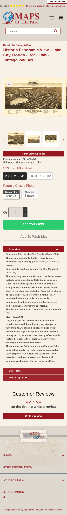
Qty (5, 212)
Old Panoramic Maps (21, 45)
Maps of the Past (31, 510)
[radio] (15, 176)
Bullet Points (15, 371)
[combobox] (32, 31)
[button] (51, 18)
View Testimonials (57, 1)
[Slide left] (3, 139)
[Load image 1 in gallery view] (16, 139)
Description (14, 249)
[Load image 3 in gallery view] (51, 139)
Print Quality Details (18, 377)
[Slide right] (63, 139)
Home (6, 45)
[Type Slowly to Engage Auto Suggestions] (55, 31)
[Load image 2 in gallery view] (33, 139)
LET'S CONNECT (14, 492)
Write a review (33, 416)
